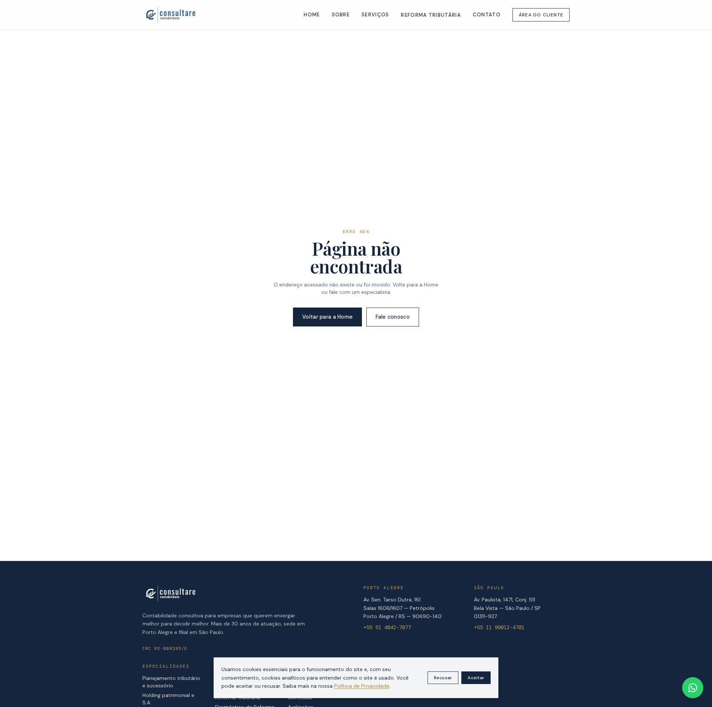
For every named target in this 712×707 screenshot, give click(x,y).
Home (312, 14)
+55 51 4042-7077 (387, 627)
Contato (487, 14)
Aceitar (476, 678)
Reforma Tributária (431, 15)
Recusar (443, 678)
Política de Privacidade (361, 686)
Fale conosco (392, 316)
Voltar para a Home (327, 316)
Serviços (375, 14)
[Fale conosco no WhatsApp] (692, 687)
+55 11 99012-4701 (499, 627)
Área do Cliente (541, 15)
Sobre (341, 14)
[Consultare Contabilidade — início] (170, 15)
